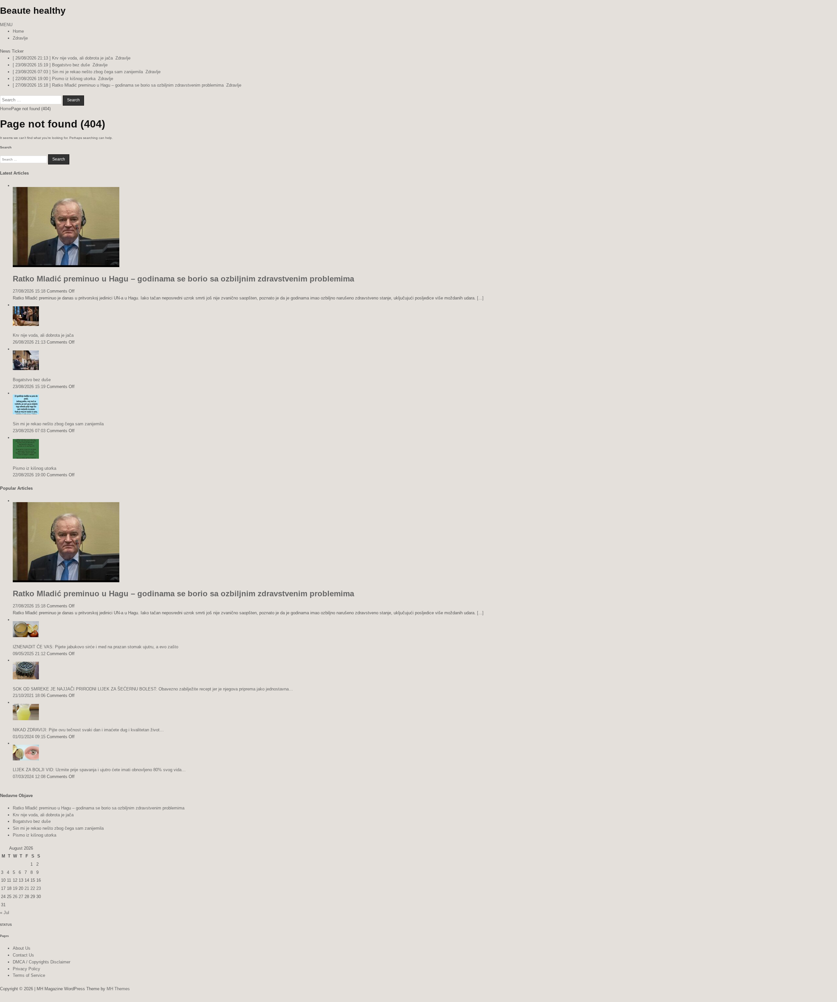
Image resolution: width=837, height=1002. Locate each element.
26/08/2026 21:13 (29, 342)
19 (15, 888)
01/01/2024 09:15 (29, 736)
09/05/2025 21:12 (29, 653)
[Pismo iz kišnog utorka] (26, 457)
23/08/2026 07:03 (29, 430)
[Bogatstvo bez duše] (26, 368)
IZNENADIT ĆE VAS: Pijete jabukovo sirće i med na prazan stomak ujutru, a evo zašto (95, 646)
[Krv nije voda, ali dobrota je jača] (26, 324)
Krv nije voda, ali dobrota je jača (43, 335)
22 (32, 888)
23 (38, 888)
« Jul (4, 912)
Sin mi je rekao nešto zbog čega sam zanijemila (58, 423)
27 (21, 896)
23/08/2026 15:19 (29, 386)
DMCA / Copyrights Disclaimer (41, 962)
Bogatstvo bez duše (32, 379)
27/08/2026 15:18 (29, 291)
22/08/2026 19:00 (29, 474)
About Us (21, 948)
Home (18, 31)
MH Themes (118, 988)
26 (15, 896)
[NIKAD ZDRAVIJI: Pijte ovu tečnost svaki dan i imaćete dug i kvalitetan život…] (26, 718)
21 (27, 888)
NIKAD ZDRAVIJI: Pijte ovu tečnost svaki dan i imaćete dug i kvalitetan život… (88, 729)
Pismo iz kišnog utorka (34, 468)
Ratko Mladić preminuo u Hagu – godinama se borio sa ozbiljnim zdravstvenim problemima (183, 278)
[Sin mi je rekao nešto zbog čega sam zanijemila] (26, 412)
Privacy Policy (26, 968)
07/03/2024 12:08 (29, 776)
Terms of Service (29, 975)
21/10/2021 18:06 (29, 695)
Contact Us (23, 955)
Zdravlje (20, 38)
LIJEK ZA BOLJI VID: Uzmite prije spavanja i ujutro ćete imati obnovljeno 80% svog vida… (99, 769)
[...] (480, 298)
